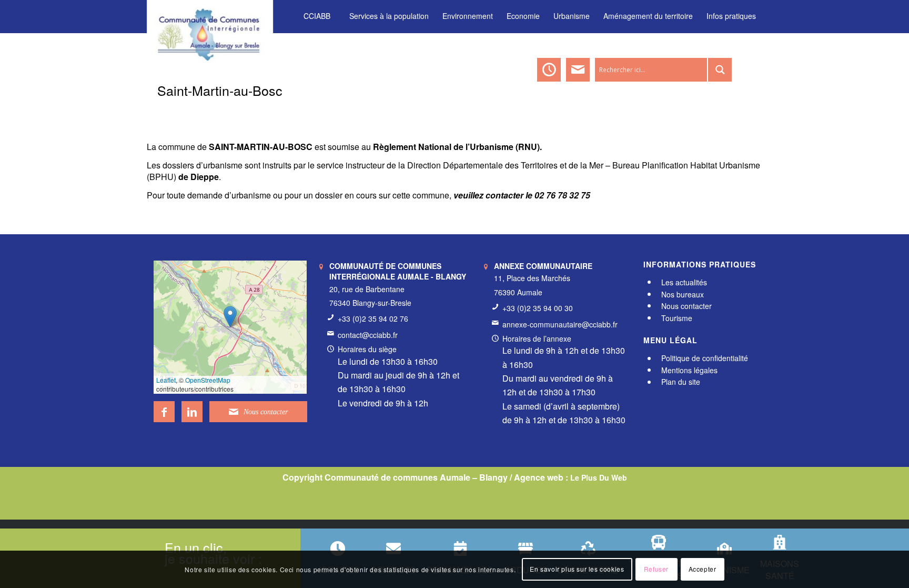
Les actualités (684, 282)
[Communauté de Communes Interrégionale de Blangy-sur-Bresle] (210, 16)
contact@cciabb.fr (368, 335)
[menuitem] (316, 16)
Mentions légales (689, 370)
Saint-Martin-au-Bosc (219, 90)
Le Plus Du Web (598, 477)
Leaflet (166, 379)
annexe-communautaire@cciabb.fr (560, 324)
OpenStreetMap (207, 379)
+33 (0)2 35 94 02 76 (373, 318)
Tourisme (676, 318)
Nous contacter (686, 306)
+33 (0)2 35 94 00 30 (537, 308)
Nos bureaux (682, 294)
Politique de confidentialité (704, 358)
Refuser (656, 569)
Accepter (702, 569)
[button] (230, 316)
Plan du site (680, 382)
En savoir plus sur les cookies (577, 569)
